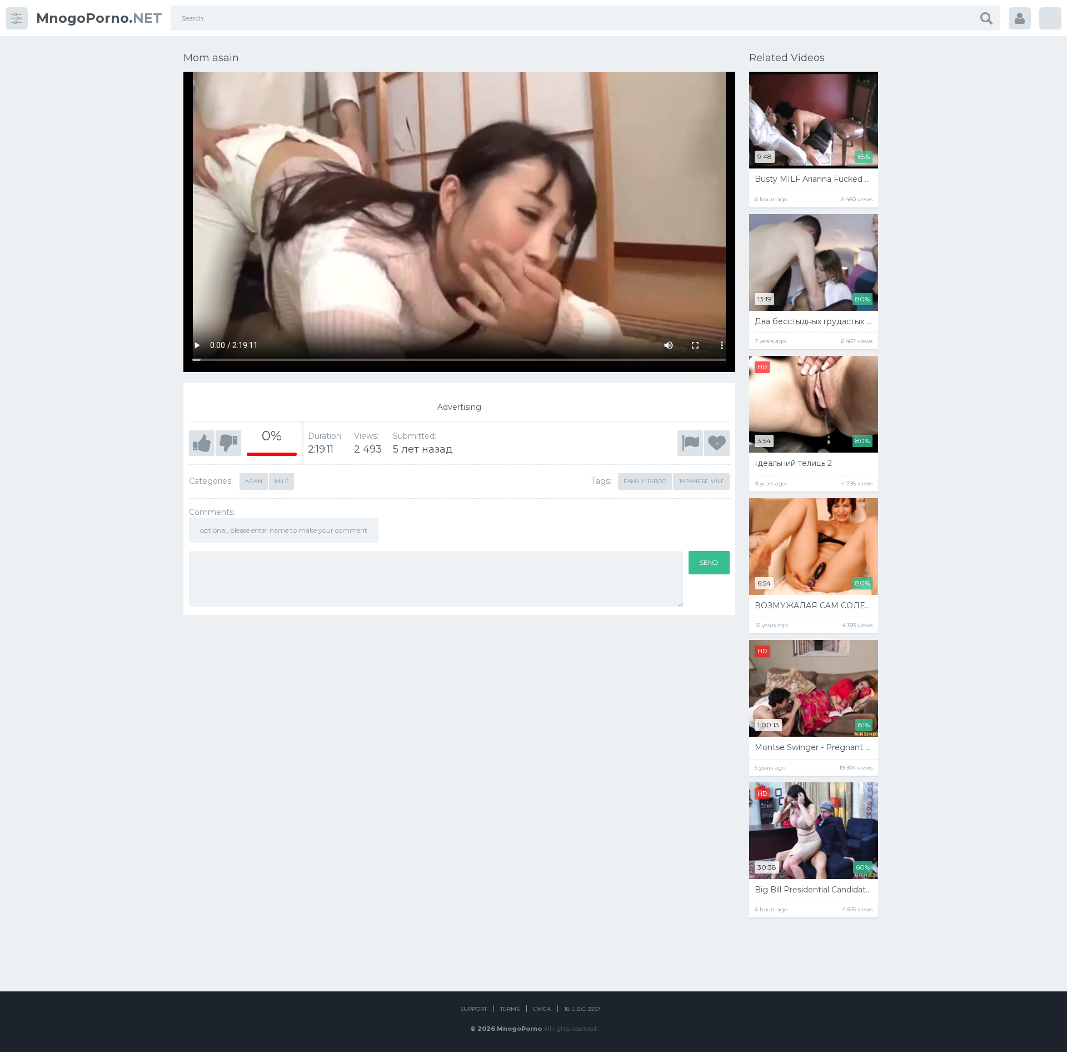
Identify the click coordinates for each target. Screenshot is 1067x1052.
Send (709, 562)
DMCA (542, 1009)
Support (473, 1009)
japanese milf (701, 481)
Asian (253, 481)
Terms (510, 1009)
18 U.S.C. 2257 (582, 1009)
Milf (281, 481)
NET (99, 18)
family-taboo (645, 481)
